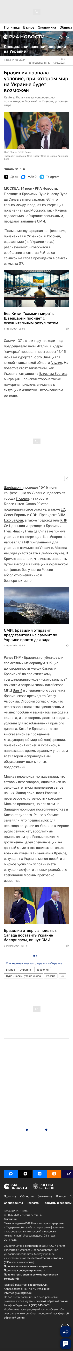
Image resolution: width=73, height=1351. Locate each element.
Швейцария (13, 487)
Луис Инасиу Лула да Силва (23, 975)
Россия (50, 975)
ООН (34, 515)
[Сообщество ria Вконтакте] (40, 1174)
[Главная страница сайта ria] (23, 36)
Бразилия (42, 969)
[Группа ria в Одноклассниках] (54, 1174)
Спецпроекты (13, 1203)
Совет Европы (15, 515)
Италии (42, 346)
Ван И (17, 690)
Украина (25, 969)
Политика (10, 1196)
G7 (62, 975)
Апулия (56, 362)
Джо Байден (13, 520)
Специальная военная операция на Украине (34, 963)
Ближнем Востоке (53, 373)
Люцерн (22, 498)
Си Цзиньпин (14, 526)
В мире (10, 969)
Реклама (33, 1203)
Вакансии (10, 1219)
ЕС (63, 509)
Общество (27, 1196)
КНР (63, 520)
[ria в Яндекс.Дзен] (25, 1174)
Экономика (45, 1196)
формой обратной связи (52, 1301)
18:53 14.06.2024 (15, 59)
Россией (53, 236)
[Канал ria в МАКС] (11, 1174)
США (61, 515)
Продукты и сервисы (56, 1203)
